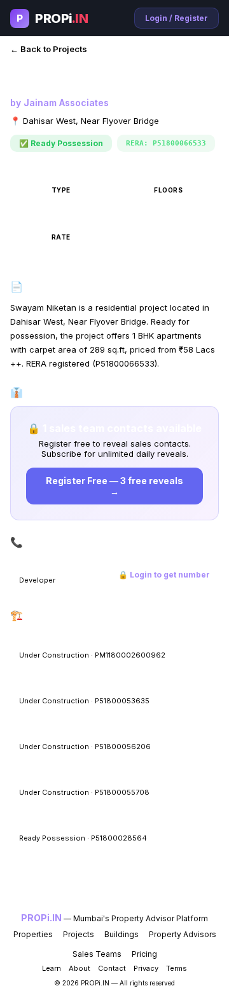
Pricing (144, 954)
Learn (51, 968)
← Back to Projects (48, 49)
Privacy (146, 968)
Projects (78, 934)
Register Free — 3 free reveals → (114, 486)
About (79, 968)
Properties (33, 934)
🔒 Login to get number (164, 574)
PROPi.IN (41, 917)
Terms (176, 968)
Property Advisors (182, 934)
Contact (112, 968)
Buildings (121, 934)
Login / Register (176, 18)
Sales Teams (97, 954)
